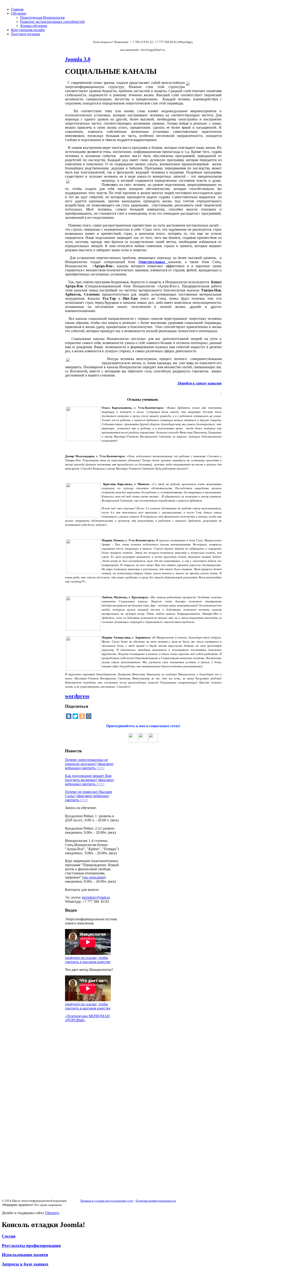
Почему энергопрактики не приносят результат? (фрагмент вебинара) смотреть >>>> (89, 764)
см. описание (94, 877)
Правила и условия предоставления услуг (106, 1200)
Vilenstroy (52, 1213)
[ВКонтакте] (68, 716)
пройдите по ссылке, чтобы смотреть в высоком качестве (87, 960)
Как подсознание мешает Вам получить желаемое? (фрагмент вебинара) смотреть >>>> (89, 780)
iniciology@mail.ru (96, 897)
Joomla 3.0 (77, 59)
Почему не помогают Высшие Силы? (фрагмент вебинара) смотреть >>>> (88, 796)
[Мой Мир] (88, 716)
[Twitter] (75, 716)
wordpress (77, 696)
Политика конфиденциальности (156, 1200)
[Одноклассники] (82, 716)
